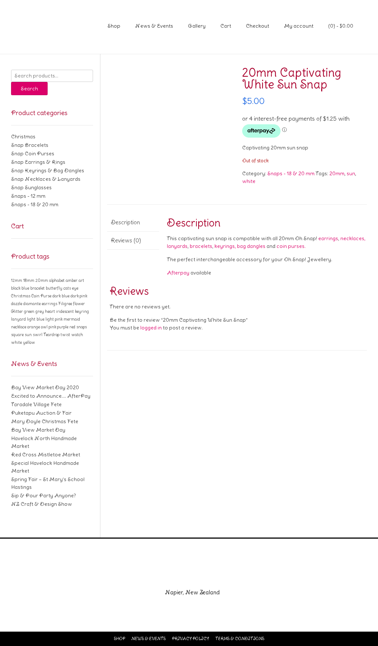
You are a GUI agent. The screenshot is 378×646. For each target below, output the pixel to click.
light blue (35, 319)
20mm (336, 173)
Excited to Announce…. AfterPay (50, 396)
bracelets (201, 246)
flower (79, 303)
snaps (81, 326)
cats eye (70, 288)
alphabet (57, 280)
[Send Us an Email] (162, 576)
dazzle (16, 303)
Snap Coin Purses (32, 153)
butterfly (54, 288)
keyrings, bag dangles (239, 246)
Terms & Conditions (239, 638)
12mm (16, 280)
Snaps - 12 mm (28, 196)
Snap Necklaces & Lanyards (45, 179)
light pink (53, 319)
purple (62, 326)
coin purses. (291, 246)
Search (29, 88)
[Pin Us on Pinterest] (215, 576)
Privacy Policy (190, 638)
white (248, 181)
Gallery (197, 26)
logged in (151, 327)
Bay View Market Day (38, 429)
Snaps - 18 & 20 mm (291, 173)
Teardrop (51, 334)
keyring (82, 311)
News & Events (154, 26)
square (17, 334)
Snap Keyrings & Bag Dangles (47, 170)
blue (25, 288)
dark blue (60, 295)
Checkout (257, 26)
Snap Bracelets (29, 145)
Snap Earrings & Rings (38, 162)
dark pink (79, 295)
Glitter (17, 311)
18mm (28, 280)
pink (52, 326)
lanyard (18, 319)
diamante (32, 303)
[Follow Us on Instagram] (198, 576)
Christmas (23, 136)
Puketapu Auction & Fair (41, 413)
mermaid (71, 319)
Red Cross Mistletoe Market (45, 454)
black (15, 288)
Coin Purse (41, 295)
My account (298, 26)
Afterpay (178, 272)
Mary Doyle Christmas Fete (44, 421)
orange (33, 326)
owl (44, 326)
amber (72, 280)
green (29, 311)
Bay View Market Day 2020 (45, 387)
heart (50, 311)
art (81, 280)
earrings (328, 238)
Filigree (65, 303)
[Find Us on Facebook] (180, 576)
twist (65, 334)
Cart (225, 26)
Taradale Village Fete (36, 404)
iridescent (65, 311)
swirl (37, 334)
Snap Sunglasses (31, 187)
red (72, 326)
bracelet (37, 288)
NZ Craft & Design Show (41, 504)
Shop (113, 26)
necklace (18, 326)
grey (39, 311)
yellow (29, 342)
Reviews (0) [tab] (126, 240)
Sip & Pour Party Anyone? (43, 495)
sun (351, 173)
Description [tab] (125, 222)
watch (77, 334)
